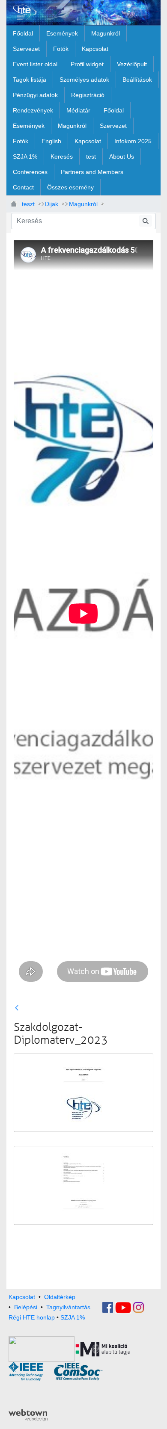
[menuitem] (22, 33)
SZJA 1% (72, 1317)
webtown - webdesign (28, 1415)
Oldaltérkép (59, 1296)
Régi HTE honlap (32, 1317)
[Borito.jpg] (83, 1092)
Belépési (25, 1306)
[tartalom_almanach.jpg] (83, 1185)
